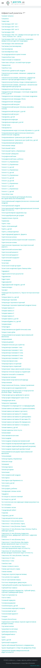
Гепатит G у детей (7, 167)
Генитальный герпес (8, 148)
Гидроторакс (5, 279)
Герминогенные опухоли (9, 218)
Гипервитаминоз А (7, 311)
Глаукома (4, 513)
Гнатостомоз (6, 597)
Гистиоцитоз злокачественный (12, 496)
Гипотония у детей (7, 483)
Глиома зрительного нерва (10, 569)
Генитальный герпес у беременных (13, 151)
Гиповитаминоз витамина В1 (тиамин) (14, 414)
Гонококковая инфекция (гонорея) (13, 608)
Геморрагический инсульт (10, 114)
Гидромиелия (6, 276)
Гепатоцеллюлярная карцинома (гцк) (14, 213)
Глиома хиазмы (6, 571)
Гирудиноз (5, 494)
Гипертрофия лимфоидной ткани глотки (15, 398)
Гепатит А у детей (7, 172)
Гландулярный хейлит (8, 510)
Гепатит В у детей (7, 178)
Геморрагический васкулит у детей (13, 111)
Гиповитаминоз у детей (9, 427)
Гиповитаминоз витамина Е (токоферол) (15, 425)
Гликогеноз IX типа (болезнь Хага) (13, 539)
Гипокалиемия (6, 456)
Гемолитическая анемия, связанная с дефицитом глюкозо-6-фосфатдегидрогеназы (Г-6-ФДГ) (18, 78)
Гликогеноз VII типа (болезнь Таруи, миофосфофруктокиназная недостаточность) (17, 552)
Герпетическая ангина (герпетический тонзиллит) (18, 240)
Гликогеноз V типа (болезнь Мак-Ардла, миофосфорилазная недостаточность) (15, 543)
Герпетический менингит (9, 252)
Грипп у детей (6, 640)
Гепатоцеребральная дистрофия (12, 215)
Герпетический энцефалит (10, 258)
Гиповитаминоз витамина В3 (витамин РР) (16, 419)
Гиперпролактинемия (8, 377)
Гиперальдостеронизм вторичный (13, 302)
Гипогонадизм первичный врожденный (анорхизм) (18, 446)
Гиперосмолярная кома (9, 361)
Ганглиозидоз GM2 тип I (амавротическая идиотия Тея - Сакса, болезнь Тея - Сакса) (20, 35)
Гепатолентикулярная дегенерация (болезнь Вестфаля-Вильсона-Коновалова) (16, 198)
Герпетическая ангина (9, 237)
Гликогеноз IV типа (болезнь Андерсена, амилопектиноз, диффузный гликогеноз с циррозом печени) (19, 535)
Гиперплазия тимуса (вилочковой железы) (15, 369)
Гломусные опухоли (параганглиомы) (14, 574)
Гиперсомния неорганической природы (14, 380)
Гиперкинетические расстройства (12, 345)
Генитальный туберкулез (10, 154)
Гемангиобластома (8, 57)
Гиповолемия (6, 433)
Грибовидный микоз (8, 634)
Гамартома (5, 21)
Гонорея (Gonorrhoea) (8, 619)
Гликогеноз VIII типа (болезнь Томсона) (15, 555)
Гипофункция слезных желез (11, 491)
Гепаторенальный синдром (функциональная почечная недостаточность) (20, 209)
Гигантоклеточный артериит (11, 266)
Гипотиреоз (5, 478)
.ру (18, 3)
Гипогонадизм (6, 438)
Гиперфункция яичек (8, 400)
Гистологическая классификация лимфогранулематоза (20, 502)
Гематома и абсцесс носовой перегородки (16, 62)
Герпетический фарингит (10, 255)
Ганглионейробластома (9, 52)
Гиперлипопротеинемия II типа (12, 350)
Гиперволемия (6, 324)
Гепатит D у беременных (9, 162)
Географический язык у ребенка (12, 159)
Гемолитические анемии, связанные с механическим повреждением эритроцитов (19, 85)
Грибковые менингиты (9, 632)
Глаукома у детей (7, 515)
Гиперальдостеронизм (9, 300)
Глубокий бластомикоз (9, 588)
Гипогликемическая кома (10, 435)
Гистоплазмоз (6, 505)
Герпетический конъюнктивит (11, 249)
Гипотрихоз (5, 486)
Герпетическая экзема (9, 242)
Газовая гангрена (7, 16)
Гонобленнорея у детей (9, 606)
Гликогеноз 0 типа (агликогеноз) (12, 521)
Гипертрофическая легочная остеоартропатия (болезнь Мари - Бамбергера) (17, 391)
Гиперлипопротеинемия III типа (12, 353)
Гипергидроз (5, 327)
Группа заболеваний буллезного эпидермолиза (17, 645)
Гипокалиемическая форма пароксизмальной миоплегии (16, 452)
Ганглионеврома (7, 49)
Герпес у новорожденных (10, 232)
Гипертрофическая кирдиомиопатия (13, 388)
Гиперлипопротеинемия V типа (12, 358)
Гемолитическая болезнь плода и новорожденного (19, 82)
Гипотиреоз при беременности (12, 480)
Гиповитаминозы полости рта (11, 430)
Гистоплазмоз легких (8, 507)
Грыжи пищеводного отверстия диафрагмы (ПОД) (18, 648)
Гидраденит (5, 271)
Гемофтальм (5, 125)
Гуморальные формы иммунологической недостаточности (15, 651)
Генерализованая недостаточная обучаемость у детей (20, 130)
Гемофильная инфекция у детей (12, 122)
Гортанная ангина (7, 626)
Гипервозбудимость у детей (11, 321)
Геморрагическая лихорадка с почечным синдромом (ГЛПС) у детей (19, 93)
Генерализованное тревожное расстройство (16, 137)
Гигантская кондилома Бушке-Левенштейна (16, 268)
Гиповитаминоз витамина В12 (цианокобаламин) (18, 408)
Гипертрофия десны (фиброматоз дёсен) (15, 395)
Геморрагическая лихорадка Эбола (13, 99)
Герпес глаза (5, 223)
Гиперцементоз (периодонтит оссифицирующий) (18, 406)
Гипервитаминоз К (7, 316)
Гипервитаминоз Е (7, 313)
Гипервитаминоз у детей (9, 319)
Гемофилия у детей (8, 117)
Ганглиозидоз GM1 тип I (9, 24)
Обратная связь (35, 665)
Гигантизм (5, 263)
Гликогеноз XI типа (7, 558)
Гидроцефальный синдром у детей (13, 285)
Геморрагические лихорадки (11, 102)
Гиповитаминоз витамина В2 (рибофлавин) (16, 417)
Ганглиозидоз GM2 (7, 32)
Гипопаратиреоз (7, 467)
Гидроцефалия (6, 282)
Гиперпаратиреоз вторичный (11, 364)
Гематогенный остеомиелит (11, 60)
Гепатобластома (7, 194)
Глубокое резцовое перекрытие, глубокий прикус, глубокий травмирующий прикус (18, 591)
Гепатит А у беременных (9, 170)
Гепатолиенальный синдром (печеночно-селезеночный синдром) (20, 202)
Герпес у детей (6, 229)
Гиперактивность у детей (10, 297)
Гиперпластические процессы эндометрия (15, 372)
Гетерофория (6, 260)
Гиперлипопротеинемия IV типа (12, 355)
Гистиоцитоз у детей (8, 499)
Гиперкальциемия (7, 342)
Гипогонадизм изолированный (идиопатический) (18, 443)
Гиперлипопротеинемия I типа (11, 347)
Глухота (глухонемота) (9, 595)
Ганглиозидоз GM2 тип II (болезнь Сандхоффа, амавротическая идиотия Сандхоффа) (17, 40)
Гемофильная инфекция (9, 119)
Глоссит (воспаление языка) (11, 580)
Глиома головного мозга (10, 566)
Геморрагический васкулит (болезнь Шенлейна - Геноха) (18, 108)
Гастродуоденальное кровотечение (13, 54)
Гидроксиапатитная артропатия (12, 274)
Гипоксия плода (6, 461)
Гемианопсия (5, 65)
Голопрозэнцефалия (8, 603)
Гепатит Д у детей (7, 181)
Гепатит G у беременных (9, 164)
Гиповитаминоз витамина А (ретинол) (14, 411)
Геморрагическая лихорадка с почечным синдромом (19, 96)
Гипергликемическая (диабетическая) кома (16, 329)
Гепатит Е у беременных (9, 183)
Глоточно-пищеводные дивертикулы (13, 582)
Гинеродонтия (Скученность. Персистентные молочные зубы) (20, 293)
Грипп (3, 637)
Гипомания (5, 464)
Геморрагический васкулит (10, 104)
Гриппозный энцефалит (9, 642)
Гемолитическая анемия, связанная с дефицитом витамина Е (18, 74)
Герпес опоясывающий (9, 226)
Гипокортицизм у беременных (11, 459)
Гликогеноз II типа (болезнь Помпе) (13, 526)
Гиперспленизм (6, 382)
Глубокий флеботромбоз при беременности (16, 585)
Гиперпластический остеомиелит (12, 374)
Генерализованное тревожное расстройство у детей (19, 140)
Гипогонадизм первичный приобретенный (15, 449)
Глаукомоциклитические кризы (11, 518)
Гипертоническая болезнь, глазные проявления (17, 385)
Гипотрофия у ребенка (9, 488)
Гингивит (4, 290)
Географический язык (8, 156)
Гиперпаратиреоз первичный (11, 366)
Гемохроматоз (6, 128)
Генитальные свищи (8, 145)
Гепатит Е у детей (7, 186)
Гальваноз (5, 19)
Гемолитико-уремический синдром (13, 71)
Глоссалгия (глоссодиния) (10, 577)
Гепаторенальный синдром (10, 206)
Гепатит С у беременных (9, 189)
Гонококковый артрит (9, 611)
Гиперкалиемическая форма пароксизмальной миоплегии (17, 336)
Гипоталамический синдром (10, 475)
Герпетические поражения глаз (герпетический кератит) (17, 246)
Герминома (5, 221)
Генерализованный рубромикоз (12, 143)
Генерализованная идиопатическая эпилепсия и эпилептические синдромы (17, 134)
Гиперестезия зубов (8, 332)
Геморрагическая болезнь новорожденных (16, 89)
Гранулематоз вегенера (9, 629)
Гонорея (4, 616)
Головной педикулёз (8, 600)
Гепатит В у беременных (9, 175)
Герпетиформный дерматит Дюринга (14, 234)
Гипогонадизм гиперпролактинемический (15, 441)
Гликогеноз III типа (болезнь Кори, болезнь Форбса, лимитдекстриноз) (19, 530)
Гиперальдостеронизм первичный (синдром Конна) (18, 305)
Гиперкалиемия (6, 339)
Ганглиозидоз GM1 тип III (10, 29)
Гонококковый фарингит (9, 614)
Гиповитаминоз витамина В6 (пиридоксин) (15, 422)
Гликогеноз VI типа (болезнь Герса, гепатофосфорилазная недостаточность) (15, 547)
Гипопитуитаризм (7, 469)
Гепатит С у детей (7, 191)
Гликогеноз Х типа (7, 561)
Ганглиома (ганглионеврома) (11, 46)
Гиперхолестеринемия (9, 403)
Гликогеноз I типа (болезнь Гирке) (13, 524)
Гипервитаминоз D (7, 308)
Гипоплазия (5, 472)
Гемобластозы (6, 68)
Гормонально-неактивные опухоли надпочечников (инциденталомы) (18, 622)
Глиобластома (6, 563)
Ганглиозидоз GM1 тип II (9, 27)
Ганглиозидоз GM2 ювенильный (12, 44)
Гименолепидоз (6, 287)
